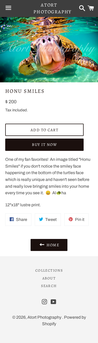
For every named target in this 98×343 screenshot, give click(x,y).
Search (49, 285)
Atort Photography (48, 8)
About (49, 278)
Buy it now (44, 144)
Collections (49, 270)
